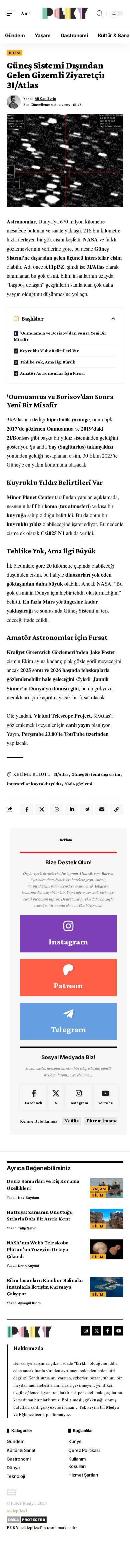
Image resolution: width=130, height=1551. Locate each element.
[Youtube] (105, 1098)
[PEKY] (65, 13)
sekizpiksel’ (31, 1527)
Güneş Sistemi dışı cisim (95, 774)
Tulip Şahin (27, 1228)
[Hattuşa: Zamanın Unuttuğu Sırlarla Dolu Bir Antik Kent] (106, 1219)
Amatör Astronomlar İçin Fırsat (52, 373)
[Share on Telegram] (86, 809)
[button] (12, 13)
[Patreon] (68, 977)
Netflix (71, 1120)
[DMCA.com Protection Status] (27, 1518)
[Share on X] (41, 809)
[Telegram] (68, 1021)
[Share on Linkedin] (71, 809)
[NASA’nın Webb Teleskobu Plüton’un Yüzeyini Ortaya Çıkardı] (106, 1249)
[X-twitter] (96, 1331)
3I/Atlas (61, 774)
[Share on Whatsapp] (56, 809)
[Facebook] (33, 1098)
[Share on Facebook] (26, 809)
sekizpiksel (17, 1510)
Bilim (14, 53)
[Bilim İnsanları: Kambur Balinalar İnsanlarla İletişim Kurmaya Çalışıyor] (106, 1287)
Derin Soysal (28, 1266)
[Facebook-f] (107, 1331)
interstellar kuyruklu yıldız (34, 783)
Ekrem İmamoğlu (105, 1120)
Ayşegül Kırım (29, 1303)
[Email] (101, 809)
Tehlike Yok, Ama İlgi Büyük (47, 361)
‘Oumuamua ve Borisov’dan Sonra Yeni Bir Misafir (60, 336)
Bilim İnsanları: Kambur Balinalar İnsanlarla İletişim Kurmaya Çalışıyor (45, 1286)
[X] (55, 1098)
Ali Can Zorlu (45, 98)
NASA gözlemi (78, 783)
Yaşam (99, 1189)
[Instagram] (68, 933)
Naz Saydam (28, 1197)
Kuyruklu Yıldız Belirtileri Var (49, 350)
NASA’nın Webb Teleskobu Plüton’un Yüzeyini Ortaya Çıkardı (38, 1249)
